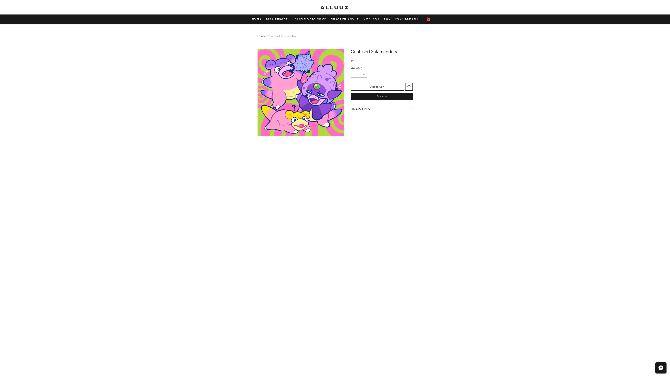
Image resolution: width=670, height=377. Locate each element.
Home (261, 36)
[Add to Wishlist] (409, 87)
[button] (428, 19)
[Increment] (364, 74)
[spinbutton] (359, 74)
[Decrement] (353, 74)
